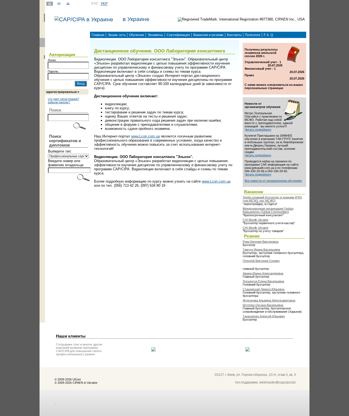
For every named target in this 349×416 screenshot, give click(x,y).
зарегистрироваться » (62, 91)
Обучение (136, 35)
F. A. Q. (269, 35)
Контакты (234, 35)
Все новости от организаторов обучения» (273, 180)
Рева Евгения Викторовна (260, 241)
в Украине (136, 19)
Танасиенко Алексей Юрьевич (264, 316)
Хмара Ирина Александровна (263, 273)
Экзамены (155, 35)
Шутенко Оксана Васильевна (263, 305)
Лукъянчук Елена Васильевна (263, 281)
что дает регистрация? (63, 99)
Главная (98, 35)
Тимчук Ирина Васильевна (261, 249)
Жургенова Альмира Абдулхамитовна (269, 300)
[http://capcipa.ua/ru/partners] (153, 350)
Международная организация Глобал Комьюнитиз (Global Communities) (268, 210)
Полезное (252, 35)
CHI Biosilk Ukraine (255, 219)
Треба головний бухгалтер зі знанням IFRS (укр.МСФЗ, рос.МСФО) (272, 199)
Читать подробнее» (258, 129)
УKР (104, 4)
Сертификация (178, 35)
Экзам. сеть (117, 35)
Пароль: (53, 71)
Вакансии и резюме (208, 35)
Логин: (52, 60)
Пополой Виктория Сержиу (261, 260)
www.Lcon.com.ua (145, 136)
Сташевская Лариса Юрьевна (263, 289)
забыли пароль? (59, 102)
